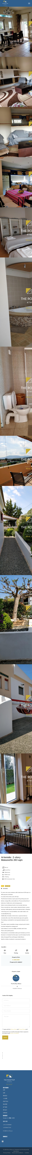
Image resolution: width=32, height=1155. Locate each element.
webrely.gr (16, 1151)
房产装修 (5, 1107)
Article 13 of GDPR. (14, 1033)
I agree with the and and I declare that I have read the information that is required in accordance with (15, 1031)
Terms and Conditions (17, 1152)
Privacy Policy (22, 1029)
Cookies (27, 1152)
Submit (5, 1037)
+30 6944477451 (7, 1127)
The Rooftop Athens (16, 983)
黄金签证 (5, 1095)
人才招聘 (5, 1098)
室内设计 (5, 1110)
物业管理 (5, 1104)
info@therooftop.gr (8, 1131)
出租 (4, 1092)
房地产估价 (5, 1101)
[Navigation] (30, 2)
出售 (4, 1090)
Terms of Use (14, 1029)
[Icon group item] (2, 1140)
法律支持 (5, 1112)
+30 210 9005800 (7, 1124)
